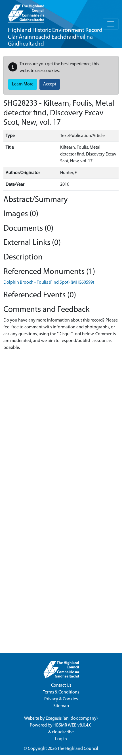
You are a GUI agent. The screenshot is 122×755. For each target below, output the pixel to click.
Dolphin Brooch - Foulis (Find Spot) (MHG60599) (48, 282)
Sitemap (61, 706)
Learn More (22, 84)
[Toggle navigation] (111, 24)
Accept (49, 84)
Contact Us (61, 685)
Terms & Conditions (61, 692)
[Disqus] (61, 432)
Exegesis (54, 718)
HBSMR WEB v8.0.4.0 (72, 725)
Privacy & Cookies (61, 699)
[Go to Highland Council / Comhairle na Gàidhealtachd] (26, 11)
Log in (61, 739)
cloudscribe (63, 732)
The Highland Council (77, 748)
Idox (74, 718)
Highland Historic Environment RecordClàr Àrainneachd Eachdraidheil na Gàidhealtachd (55, 37)
